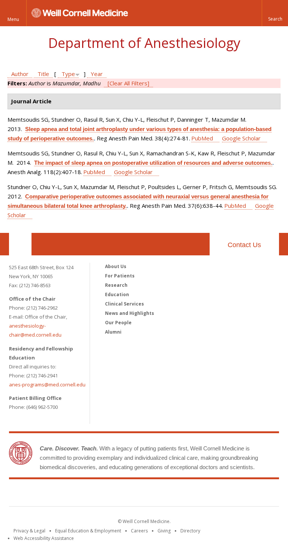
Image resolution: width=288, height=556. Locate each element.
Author (19, 74)
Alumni (113, 332)
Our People (118, 322)
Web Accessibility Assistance (44, 538)
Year (97, 74)
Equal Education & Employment (88, 531)
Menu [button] (13, 19)
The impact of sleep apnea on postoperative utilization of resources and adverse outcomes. (153, 162)
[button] (275, 13)
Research (116, 285)
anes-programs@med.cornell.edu (47, 384)
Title (43, 74)
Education (117, 294)
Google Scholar (241, 138)
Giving (164, 531)
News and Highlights (129, 313)
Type (68, 74)
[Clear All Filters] (128, 83)
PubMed (202, 138)
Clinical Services (124, 304)
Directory (190, 531)
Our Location (20, 244)
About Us (115, 266)
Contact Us (244, 245)
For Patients (120, 276)
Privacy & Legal (29, 531)
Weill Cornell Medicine (144, 494)
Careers (139, 531)
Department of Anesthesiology (144, 43)
